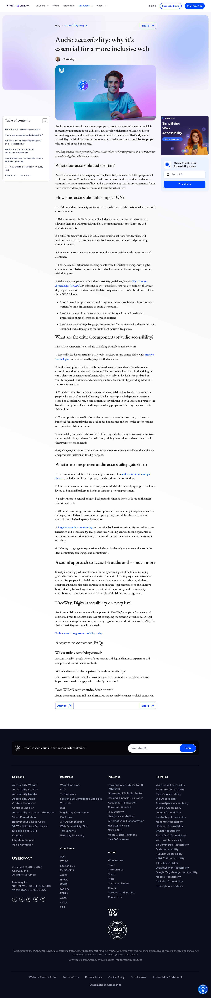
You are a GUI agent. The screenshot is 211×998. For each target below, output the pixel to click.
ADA (62, 856)
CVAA (63, 902)
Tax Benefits (68, 831)
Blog (57, 26)
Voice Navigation (22, 845)
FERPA (64, 893)
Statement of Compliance (105, 985)
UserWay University (72, 835)
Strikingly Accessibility (169, 886)
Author (61, 706)
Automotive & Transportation (126, 821)
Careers (112, 888)
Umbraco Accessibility (169, 826)
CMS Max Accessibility (169, 881)
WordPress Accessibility (170, 785)
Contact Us (115, 897)
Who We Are (116, 860)
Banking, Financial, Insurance (125, 798)
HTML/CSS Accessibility (170, 858)
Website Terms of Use (42, 977)
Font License (139, 977)
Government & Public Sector (125, 793)
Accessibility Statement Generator (33, 812)
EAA (62, 907)
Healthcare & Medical (121, 816)
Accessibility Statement (167, 977)
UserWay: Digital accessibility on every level (24, 168)
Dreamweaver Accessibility (172, 868)
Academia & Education (122, 803)
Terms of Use (71, 977)
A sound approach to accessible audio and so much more (24, 159)
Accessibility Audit (23, 799)
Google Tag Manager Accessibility (177, 872)
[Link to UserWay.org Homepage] (17, 6)
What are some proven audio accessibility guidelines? (19, 151)
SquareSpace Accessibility (172, 803)
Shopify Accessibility (168, 794)
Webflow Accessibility (169, 840)
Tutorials (65, 803)
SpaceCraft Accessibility (171, 835)
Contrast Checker (23, 808)
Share (145, 26)
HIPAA (64, 879)
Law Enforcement (119, 839)
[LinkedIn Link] (70, 720)
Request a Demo (170, 6)
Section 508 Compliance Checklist (81, 799)
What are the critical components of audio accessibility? (23, 142)
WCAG (64, 861)
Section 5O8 (67, 866)
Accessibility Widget (24, 785)
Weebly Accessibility (168, 808)
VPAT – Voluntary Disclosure (29, 826)
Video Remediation (24, 817)
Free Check (184, 184)
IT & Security (116, 812)
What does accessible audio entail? (22, 130)
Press (111, 879)
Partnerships (69, 6)
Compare (17, 835)
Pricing (56, 6)
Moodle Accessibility (168, 877)
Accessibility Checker (25, 789)
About (100, 6)
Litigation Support (23, 840)
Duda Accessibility (167, 849)
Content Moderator (24, 803)
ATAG (63, 898)
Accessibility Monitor (25, 794)
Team (111, 865)
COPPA (64, 889)
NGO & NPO (115, 830)
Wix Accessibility (166, 799)
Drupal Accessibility (168, 831)
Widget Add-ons (70, 785)
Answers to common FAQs (18, 176)
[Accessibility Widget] (203, 989)
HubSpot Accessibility (169, 854)
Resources (84, 6)
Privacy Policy (93, 977)
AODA (64, 875)
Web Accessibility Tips (74, 826)
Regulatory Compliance (74, 812)
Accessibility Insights (76, 26)
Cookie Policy (116, 977)
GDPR (63, 884)
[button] (45, 120)
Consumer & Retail (119, 807)
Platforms (66, 817)
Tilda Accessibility (167, 863)
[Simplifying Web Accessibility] (185, 135)
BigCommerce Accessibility (172, 845)
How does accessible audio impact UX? (24, 135)
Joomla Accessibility (168, 812)
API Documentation (72, 822)
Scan (188, 748)
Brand (111, 874)
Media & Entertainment (122, 835)
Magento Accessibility (169, 822)
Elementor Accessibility (170, 789)
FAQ (62, 789)
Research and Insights (121, 892)
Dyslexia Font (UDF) (24, 831)
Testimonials (68, 794)
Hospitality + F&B (118, 825)
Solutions (40, 6)
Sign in (152, 6)
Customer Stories (118, 883)
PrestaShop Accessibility (171, 817)
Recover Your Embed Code (28, 822)
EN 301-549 (67, 870)
